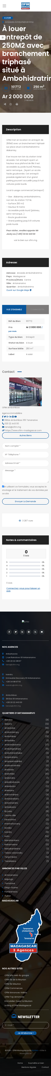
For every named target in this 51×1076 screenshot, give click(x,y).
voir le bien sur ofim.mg (25, 240)
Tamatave (9, 883)
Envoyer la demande (25, 501)
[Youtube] (15, 416)
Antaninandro (26, 802)
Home (20, 1063)
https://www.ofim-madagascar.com (23, 430)
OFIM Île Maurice (13, 983)
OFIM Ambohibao (11, 407)
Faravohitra (26, 819)
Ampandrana (26, 757)
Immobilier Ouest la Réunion (18, 1001)
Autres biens (26, 435)
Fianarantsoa (10, 891)
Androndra (26, 778)
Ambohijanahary (26, 748)
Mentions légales (29, 1067)
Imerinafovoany (26, 823)
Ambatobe (26, 728)
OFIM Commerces (14, 988)
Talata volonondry (26, 852)
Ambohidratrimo (26, 286)
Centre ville (26, 815)
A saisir (29, 354)
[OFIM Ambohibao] (25, 391)
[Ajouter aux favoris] (10, 104)
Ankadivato (26, 786)
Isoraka (26, 827)
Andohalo (26, 769)
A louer (29, 342)
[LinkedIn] (22, 632)
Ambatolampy (26, 732)
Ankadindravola (26, 782)
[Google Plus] (8, 416)
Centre (27, 279)
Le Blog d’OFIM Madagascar (18, 1005)
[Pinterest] (13, 416)
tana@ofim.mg (13, 664)
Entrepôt (30, 337)
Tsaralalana (26, 861)
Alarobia (26, 719)
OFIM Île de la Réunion (15, 979)
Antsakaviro (26, 807)
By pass (26, 811)
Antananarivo (19, 283)
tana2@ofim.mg (13, 706)
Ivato (26, 836)
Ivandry (26, 832)
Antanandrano (26, 798)
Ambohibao (26, 736)
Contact (45, 1067)
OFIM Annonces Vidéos (16, 992)
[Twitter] (5, 416)
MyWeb (35, 1050)
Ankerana (26, 790)
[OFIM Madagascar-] (25, 5)
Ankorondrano (26, 794)
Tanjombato (26, 857)
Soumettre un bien (36, 1063)
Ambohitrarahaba (26, 753)
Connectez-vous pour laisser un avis (23, 589)
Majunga (8, 879)
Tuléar (7, 895)
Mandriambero (26, 840)
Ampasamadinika (26, 761)
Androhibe (26, 773)
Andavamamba (26, 765)
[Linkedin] (11, 416)
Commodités (37, 309)
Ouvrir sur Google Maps (18, 290)
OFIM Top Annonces (14, 996)
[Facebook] (3, 416)
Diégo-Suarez (11, 887)
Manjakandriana (26, 848)
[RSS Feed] (35, 632)
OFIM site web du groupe (17, 975)
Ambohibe (26, 740)
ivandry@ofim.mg (14, 685)
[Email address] (41, 632)
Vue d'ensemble (14, 309)
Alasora (26, 723)
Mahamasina (26, 844)
